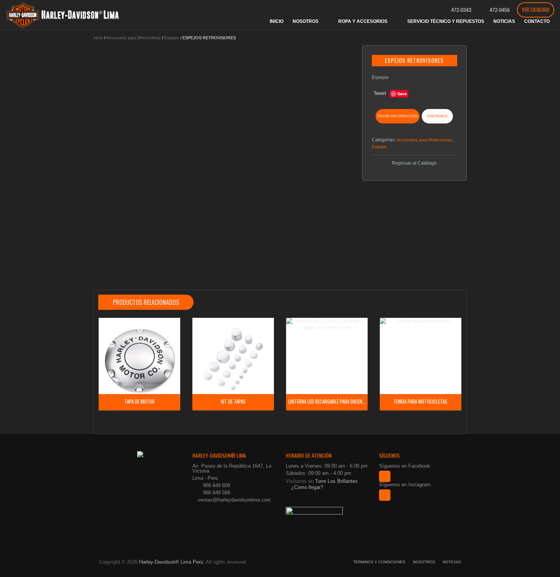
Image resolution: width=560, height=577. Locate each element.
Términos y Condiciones (379, 562)
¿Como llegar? (306, 487)
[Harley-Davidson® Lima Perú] (63, 15)
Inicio (98, 37)
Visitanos (437, 116)
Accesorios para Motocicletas (133, 37)
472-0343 (461, 10)
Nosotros (424, 562)
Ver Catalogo (535, 9)
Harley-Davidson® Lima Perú (171, 562)
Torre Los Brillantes (336, 481)
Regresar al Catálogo (414, 163)
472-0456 (500, 10)
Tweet (380, 93)
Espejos (171, 37)
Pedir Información (398, 116)
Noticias (452, 562)
